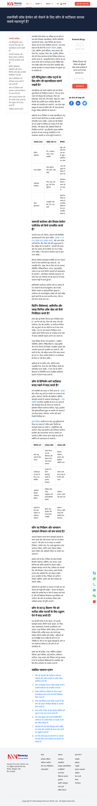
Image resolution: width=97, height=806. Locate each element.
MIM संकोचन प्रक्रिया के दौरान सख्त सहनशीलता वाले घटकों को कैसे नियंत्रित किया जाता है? (49, 694)
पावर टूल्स (61, 786)
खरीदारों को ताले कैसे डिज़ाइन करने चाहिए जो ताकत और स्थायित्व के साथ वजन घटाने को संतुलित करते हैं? (49, 729)
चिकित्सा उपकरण (63, 776)
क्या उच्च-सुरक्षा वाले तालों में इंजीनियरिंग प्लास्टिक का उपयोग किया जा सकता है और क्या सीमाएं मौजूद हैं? (49, 720)
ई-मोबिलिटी (61, 769)
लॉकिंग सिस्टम (62, 790)
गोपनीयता (78, 783)
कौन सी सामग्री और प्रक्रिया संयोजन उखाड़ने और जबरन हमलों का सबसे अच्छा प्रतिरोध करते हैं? (48, 678)
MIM (63, 390)
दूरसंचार (60, 779)
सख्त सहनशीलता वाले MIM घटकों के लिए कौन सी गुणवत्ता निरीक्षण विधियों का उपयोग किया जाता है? (49, 704)
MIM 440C (48, 240)
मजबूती (77, 766)
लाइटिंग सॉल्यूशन (63, 783)
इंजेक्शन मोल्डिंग (51, 47)
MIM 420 (39, 240)
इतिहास (77, 762)
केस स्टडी (78, 776)
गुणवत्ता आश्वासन (80, 769)
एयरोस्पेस (60, 759)
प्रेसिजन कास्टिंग (46, 762)
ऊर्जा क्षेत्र (61, 773)
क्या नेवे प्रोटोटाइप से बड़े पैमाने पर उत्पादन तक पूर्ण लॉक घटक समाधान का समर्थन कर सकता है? (49, 739)
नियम (76, 779)
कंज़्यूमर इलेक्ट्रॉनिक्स (64, 766)
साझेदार (77, 773)
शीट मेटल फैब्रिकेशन (47, 766)
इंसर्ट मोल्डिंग (36, 421)
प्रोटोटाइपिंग (44, 769)
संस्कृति (77, 759)
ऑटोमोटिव (61, 762)
